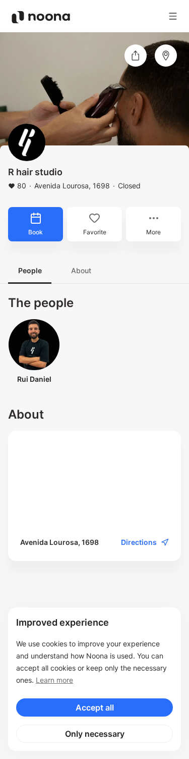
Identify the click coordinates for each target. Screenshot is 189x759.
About (81, 270)
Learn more (54, 680)
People (30, 270)
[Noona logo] (41, 17)
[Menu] (173, 16)
